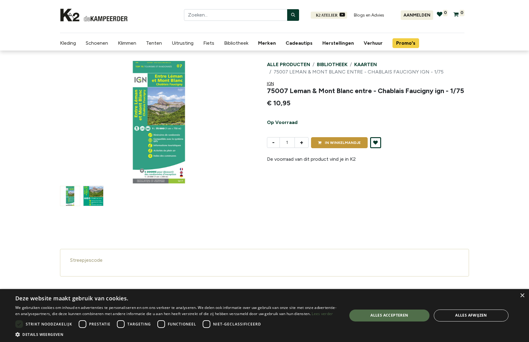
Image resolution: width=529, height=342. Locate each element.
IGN (270, 83)
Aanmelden (416, 15)
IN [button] (342, 143)
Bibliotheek (332, 64)
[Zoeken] (293, 15)
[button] (75, 122)
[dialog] (264, 315)
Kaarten (365, 64)
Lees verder (322, 313)
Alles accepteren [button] (389, 315)
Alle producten (288, 64)
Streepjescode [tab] (86, 260)
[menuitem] (268, 43)
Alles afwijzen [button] (471, 315)
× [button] (522, 295)
